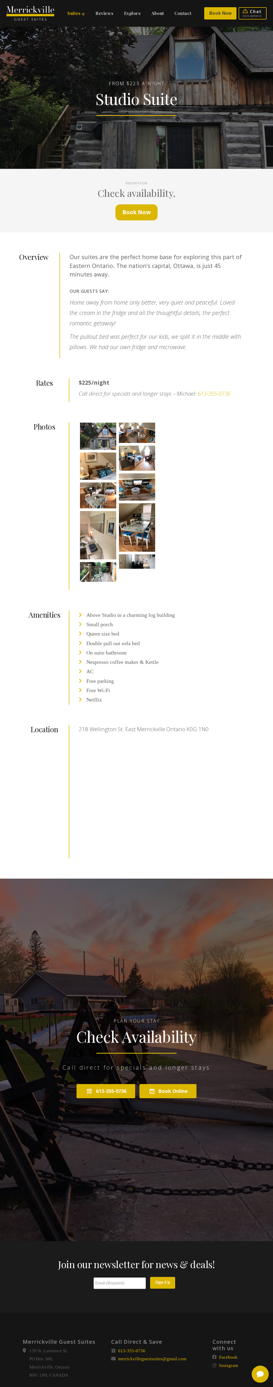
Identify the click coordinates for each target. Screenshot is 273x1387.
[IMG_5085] (98, 495)
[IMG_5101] (137, 527)
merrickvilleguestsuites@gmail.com (152, 1358)
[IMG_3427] (137, 561)
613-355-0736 (214, 393)
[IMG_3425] (137, 458)
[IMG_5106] (98, 572)
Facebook (228, 1357)
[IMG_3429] (137, 433)
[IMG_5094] (98, 466)
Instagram (228, 1365)
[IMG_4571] (98, 436)
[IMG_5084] (137, 487)
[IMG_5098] (98, 535)
